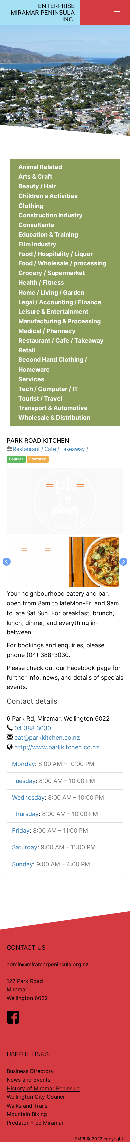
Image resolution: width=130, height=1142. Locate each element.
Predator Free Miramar (35, 1122)
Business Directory (30, 1071)
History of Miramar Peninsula (43, 1088)
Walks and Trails (27, 1105)
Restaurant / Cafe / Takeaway (49, 449)
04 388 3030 (32, 728)
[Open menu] (117, 13)
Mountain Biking (27, 1114)
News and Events (28, 1079)
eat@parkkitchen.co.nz (47, 737)
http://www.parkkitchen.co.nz (56, 747)
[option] (65, 501)
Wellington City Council (36, 1096)
